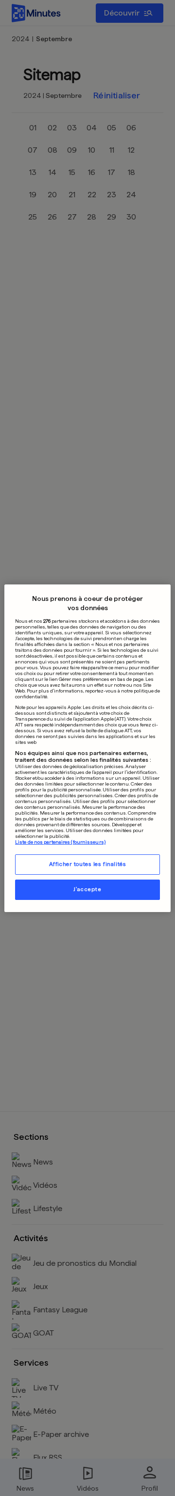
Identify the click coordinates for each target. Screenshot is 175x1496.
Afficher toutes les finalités (87, 864)
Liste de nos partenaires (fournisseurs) (60, 842)
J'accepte (87, 889)
